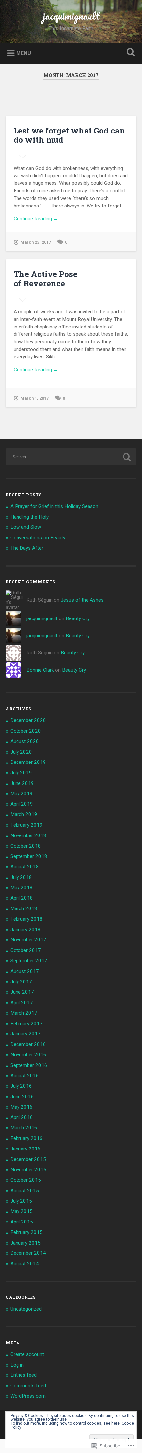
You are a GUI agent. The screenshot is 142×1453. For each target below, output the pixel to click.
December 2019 (28, 762)
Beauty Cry (77, 618)
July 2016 (21, 1086)
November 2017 (28, 940)
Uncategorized (26, 1309)
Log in (17, 1365)
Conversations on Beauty (37, 538)
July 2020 (21, 752)
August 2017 (24, 971)
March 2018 (23, 908)
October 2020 (25, 731)
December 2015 (28, 1159)
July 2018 (21, 877)
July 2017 (21, 982)
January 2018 (25, 929)
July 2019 (21, 773)
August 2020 (24, 741)
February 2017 (26, 1024)
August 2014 (24, 1264)
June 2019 (22, 783)
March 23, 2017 (35, 242)
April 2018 (21, 898)
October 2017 (25, 950)
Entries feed (23, 1375)
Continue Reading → (36, 219)
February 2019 (26, 825)
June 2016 (22, 1097)
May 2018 (21, 888)
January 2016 (25, 1149)
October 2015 (25, 1180)
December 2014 (28, 1253)
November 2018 (28, 835)
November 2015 (28, 1170)
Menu (23, 53)
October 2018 (25, 846)
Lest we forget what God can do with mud (69, 135)
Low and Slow (25, 527)
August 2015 (24, 1191)
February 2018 (26, 919)
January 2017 (25, 1034)
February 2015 (26, 1232)
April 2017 (21, 1002)
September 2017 (28, 961)
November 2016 (28, 1055)
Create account (27, 1354)
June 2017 (22, 992)
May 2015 (21, 1211)
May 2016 (21, 1107)
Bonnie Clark (40, 670)
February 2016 (26, 1138)
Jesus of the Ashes (82, 600)
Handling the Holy (29, 517)
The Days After (26, 548)
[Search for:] (71, 456)
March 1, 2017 (34, 398)
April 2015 (21, 1222)
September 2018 (28, 856)
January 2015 (25, 1243)
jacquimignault (71, 16)
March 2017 (23, 1013)
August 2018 (24, 867)
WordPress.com (28, 1396)
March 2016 (23, 1128)
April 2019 (21, 804)
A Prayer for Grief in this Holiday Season (54, 506)
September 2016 (28, 1065)
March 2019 (23, 814)
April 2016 (21, 1117)
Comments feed (28, 1386)
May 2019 (21, 794)
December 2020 (28, 720)
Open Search (129, 52)
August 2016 (24, 1075)
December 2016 (28, 1044)
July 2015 (21, 1201)
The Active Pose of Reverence (45, 279)
